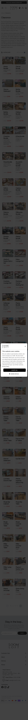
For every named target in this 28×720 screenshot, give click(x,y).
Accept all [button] (15, 370)
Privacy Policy (5, 366)
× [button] (25, 346)
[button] (14, 374)
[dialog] (14, 360)
